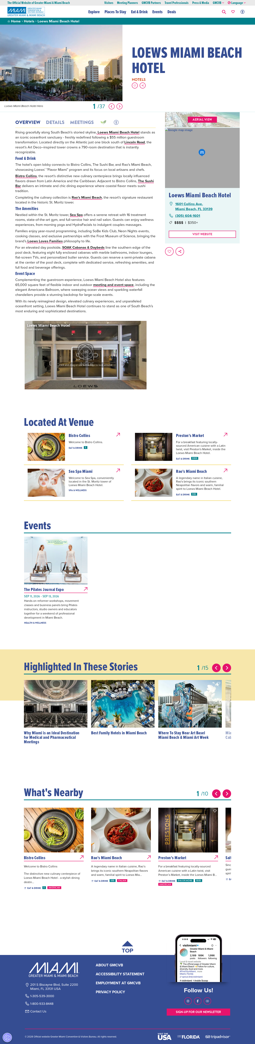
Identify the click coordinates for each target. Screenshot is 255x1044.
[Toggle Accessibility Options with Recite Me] (242, 12)
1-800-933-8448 (41, 1004)
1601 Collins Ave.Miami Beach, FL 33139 (194, 206)
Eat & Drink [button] (139, 12)
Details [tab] (55, 122)
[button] (224, 12)
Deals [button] (171, 12)
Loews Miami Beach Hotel (118, 132)
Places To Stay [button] (115, 12)
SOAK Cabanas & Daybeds (83, 247)
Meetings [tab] (82, 122)
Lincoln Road (134, 142)
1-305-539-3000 (42, 996)
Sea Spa (76, 214)
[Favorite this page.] (135, 85)
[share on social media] (143, 85)
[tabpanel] (85, 221)
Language (237, 3)
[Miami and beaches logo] (54, 969)
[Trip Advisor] (217, 1036)
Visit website (202, 234)
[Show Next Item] (119, 106)
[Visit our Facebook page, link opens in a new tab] (197, 1001)
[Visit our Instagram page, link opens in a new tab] (188, 1001)
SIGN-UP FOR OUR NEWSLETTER (198, 1012)
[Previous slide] (216, 668)
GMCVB (217, 3)
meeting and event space (113, 284)
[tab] (103, 122)
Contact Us (38, 1011)
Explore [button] (94, 12)
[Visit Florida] (188, 1036)
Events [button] (157, 12)
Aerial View (202, 119)
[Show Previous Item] (112, 106)
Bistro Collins (26, 175)
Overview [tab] (27, 122)
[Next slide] (227, 668)
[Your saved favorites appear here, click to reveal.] (233, 12)
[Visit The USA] (165, 1036)
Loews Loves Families (45, 241)
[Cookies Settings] (7, 1037)
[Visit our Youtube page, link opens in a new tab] (207, 1001)
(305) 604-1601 (187, 215)
